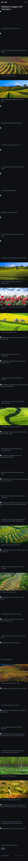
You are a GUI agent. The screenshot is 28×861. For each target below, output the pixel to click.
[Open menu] (25, 2)
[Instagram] (23, 855)
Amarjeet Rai (5, 855)
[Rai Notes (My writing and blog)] (18, 855)
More (3, 848)
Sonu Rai (4, 2)
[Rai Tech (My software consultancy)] (21, 855)
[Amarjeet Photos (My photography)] (15, 855)
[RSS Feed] (26, 855)
